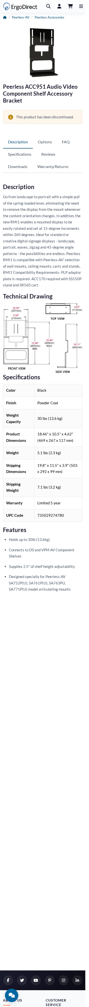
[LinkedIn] (77, 980)
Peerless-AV (20, 17)
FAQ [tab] (66, 141)
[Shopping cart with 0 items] (70, 6)
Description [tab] (18, 141)
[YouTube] (36, 980)
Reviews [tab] (48, 154)
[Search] (48, 6)
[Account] (59, 6)
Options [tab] (45, 141)
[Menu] (81, 6)
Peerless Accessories (49, 17)
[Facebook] (8, 980)
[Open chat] (11, 995)
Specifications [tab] (19, 154)
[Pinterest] (50, 980)
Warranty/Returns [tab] (52, 166)
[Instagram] (63, 980)
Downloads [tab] (17, 166)
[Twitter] (22, 980)
